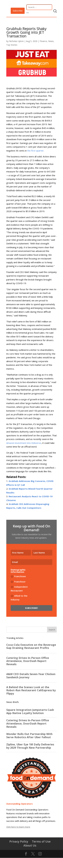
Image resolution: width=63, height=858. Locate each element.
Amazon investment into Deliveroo (23, 442)
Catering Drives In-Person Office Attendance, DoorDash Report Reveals (27, 723)
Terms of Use (41, 841)
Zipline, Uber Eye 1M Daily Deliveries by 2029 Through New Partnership (30, 746)
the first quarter (35, 150)
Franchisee (20, 576)
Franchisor (19, 581)
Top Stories (11, 44)
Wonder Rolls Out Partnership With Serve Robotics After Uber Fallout (29, 735)
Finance (43, 41)
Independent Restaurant (19, 588)
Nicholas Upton (16, 41)
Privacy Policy (18, 841)
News (51, 41)
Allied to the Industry (19, 597)
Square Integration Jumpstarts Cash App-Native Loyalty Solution (30, 711)
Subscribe (18, 10)
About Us (29, 845)
